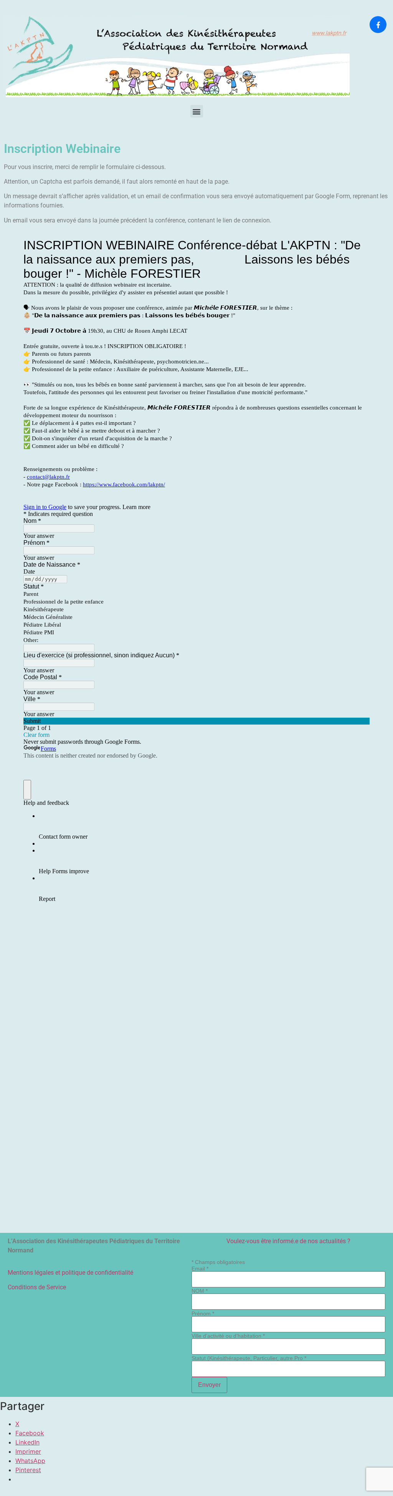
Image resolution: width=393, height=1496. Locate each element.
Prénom (203, 1313)
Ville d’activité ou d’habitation (228, 1335)
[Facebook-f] (378, 24)
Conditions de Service (37, 1287)
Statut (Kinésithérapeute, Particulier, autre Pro (249, 1358)
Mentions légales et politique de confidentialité (70, 1272)
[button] (196, 111)
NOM (200, 1291)
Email (200, 1268)
